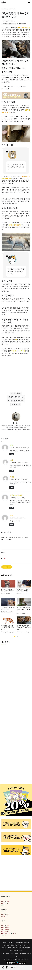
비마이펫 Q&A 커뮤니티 (18, 351)
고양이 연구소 (8, 9)
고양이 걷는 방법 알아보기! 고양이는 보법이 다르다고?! (7, 627)
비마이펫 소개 (4, 914)
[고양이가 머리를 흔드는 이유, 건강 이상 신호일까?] (8, 583)
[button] (14, 636)
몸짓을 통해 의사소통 (24, 27)
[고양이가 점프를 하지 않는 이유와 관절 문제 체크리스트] (24, 602)
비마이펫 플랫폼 (5, 925)
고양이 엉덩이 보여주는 (16, 401)
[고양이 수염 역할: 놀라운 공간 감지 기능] (8, 602)
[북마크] (7, 967)
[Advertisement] (16, 373)
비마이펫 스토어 (5, 927)
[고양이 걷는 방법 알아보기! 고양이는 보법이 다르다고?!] (8, 620)
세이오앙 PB (4, 935)
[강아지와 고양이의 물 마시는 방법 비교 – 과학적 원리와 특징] (24, 620)
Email (3, 558)
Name (3, 552)
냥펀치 (3, 905)
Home (4, 9)
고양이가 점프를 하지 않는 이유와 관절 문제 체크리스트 (23, 609)
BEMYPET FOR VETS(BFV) (8, 933)
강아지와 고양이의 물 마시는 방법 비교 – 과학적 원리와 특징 (24, 627)
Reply (11, 454)
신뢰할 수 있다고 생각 (14, 225)
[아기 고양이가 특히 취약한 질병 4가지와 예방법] (24, 583)
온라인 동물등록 (5, 929)
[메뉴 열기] (29, 2)
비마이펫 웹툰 (4, 903)
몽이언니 (16, 423)
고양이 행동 (14, 9)
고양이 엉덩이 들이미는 (16, 397)
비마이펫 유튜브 (5, 901)
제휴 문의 (3, 916)
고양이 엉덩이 (16, 393)
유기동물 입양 (4, 931)
